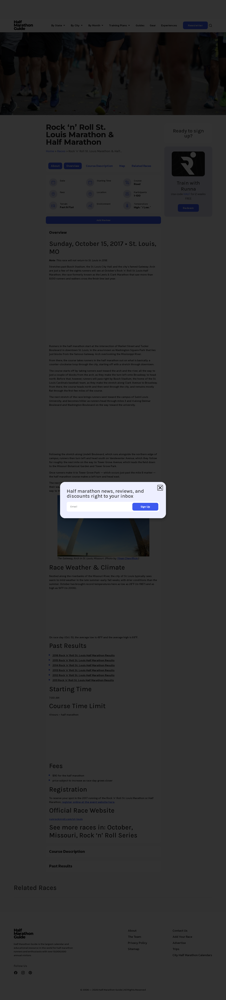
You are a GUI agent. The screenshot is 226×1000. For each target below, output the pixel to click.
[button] (160, 487)
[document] (113, 500)
